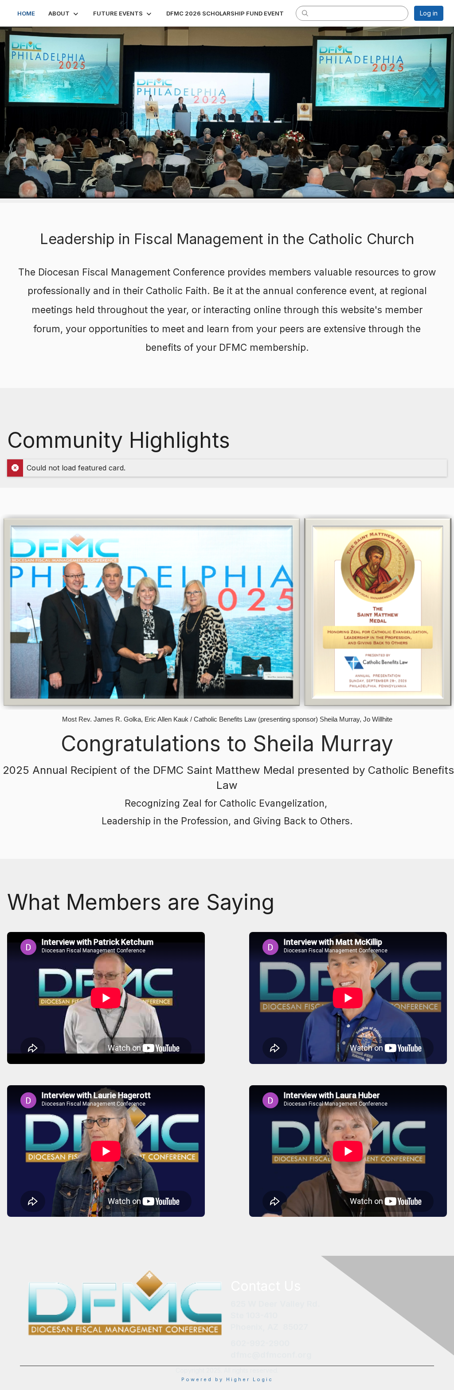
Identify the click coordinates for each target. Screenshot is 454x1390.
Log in (429, 13)
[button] (64, 13)
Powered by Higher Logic (227, 1379)
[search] (305, 13)
